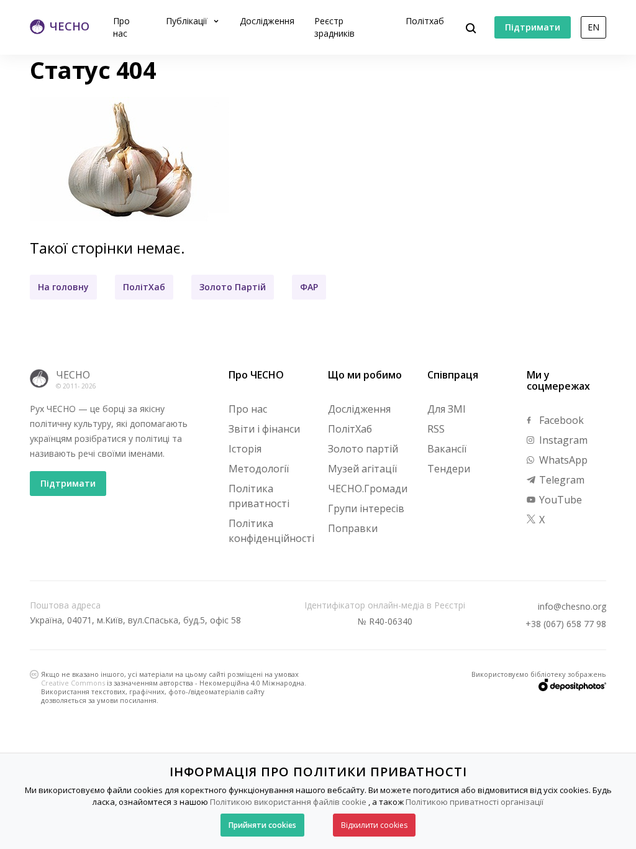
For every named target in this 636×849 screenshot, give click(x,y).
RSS (436, 429)
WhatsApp (562, 460)
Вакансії (446, 449)
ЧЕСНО (73, 375)
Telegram (560, 480)
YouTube (559, 500)
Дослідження (267, 21)
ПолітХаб (144, 287)
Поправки (353, 528)
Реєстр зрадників (334, 27)
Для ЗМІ (446, 409)
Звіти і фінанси (264, 429)
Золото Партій (232, 287)
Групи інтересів (366, 508)
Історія (245, 449)
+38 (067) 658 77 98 (565, 624)
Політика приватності (259, 496)
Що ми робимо (365, 374)
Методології (259, 468)
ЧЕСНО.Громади (367, 488)
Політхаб (425, 21)
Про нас (121, 27)
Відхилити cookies (374, 825)
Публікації (188, 21)
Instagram (562, 440)
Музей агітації (362, 468)
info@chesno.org (572, 606)
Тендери (448, 468)
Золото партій (363, 449)
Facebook (560, 420)
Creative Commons (73, 682)
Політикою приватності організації (474, 801)
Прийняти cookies (262, 825)
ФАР (309, 287)
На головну (63, 287)
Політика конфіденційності (271, 530)
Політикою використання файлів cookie (288, 801)
